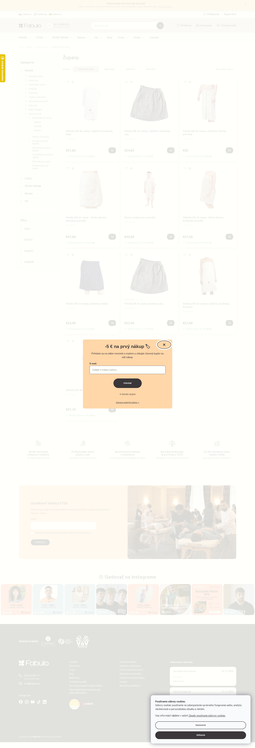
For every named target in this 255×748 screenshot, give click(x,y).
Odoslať (127, 383)
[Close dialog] (164, 345)
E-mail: (93, 363)
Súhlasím (200, 735)
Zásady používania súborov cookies (207, 715)
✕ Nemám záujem (128, 394)
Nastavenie (201, 725)
